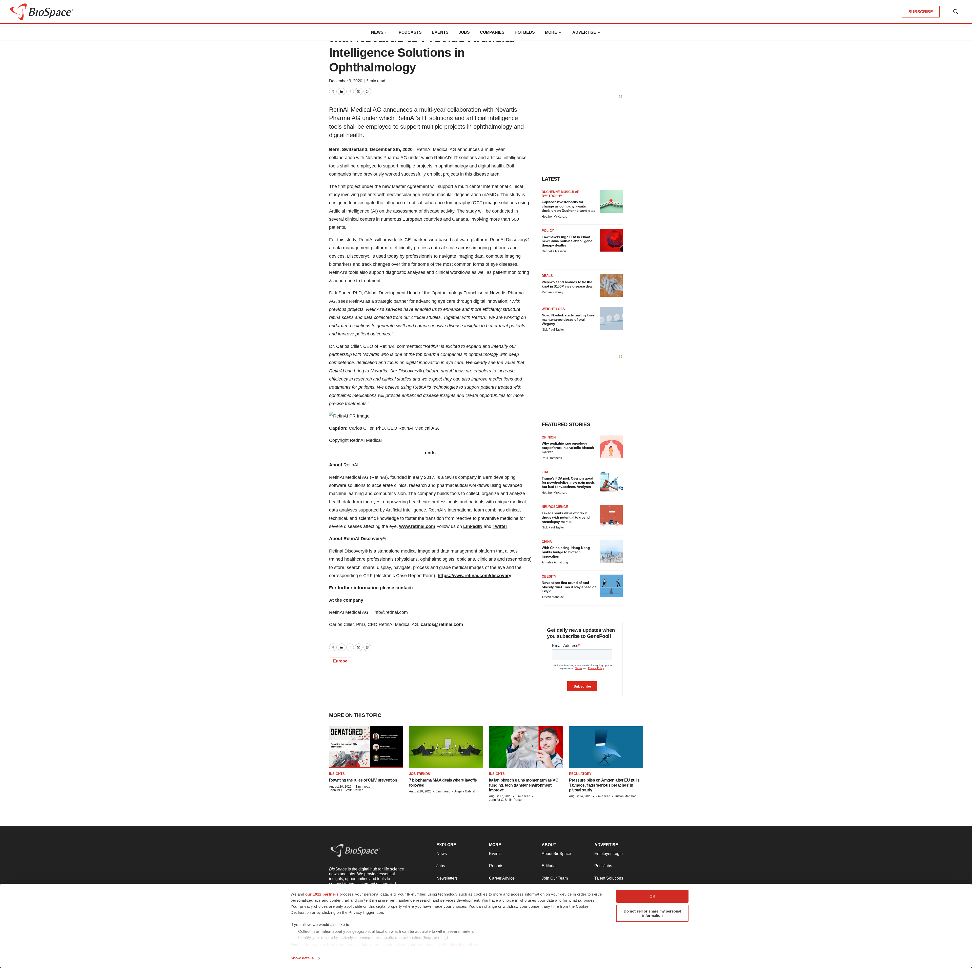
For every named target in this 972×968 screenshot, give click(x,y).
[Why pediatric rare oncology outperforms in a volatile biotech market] (611, 446)
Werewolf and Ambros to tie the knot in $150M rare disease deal (567, 284)
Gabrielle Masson (554, 251)
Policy (548, 231)
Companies (492, 32)
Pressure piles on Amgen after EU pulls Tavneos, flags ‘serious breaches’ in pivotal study (604, 785)
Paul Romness (552, 458)
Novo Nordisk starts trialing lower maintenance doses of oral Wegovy (568, 319)
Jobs (464, 32)
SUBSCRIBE (920, 12)
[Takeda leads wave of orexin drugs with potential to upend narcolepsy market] (611, 516)
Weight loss (553, 309)
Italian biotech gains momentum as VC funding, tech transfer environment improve (523, 785)
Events (440, 32)
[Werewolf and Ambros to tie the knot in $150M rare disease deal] (611, 285)
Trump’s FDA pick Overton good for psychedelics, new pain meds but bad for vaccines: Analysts (568, 482)
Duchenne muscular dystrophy (560, 194)
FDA (545, 472)
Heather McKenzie (554, 216)
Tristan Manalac (553, 597)
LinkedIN (472, 526)
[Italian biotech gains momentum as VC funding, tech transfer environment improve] (526, 747)
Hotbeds (525, 32)
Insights (337, 774)
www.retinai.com (417, 526)
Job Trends (419, 774)
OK (652, 896)
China (547, 542)
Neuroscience (555, 507)
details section (463, 944)
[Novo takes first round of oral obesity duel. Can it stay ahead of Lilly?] (611, 586)
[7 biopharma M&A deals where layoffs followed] (446, 747)
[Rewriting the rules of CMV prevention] (366, 747)
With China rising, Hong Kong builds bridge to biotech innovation (566, 552)
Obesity (549, 576)
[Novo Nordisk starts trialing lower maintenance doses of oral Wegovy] (611, 318)
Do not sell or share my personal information (652, 913)
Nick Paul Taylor (553, 329)
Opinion (549, 437)
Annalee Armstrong (555, 562)
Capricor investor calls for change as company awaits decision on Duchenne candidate (568, 206)
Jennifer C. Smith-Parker (346, 790)
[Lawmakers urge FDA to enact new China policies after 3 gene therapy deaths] (611, 240)
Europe (340, 661)
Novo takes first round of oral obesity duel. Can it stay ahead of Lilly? (569, 587)
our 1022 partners (322, 894)
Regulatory (580, 774)
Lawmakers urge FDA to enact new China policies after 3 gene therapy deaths (567, 241)
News (377, 32)
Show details (302, 958)
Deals (547, 276)
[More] (386, 32)
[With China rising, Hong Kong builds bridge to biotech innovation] (611, 551)
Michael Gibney (552, 292)
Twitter (500, 526)
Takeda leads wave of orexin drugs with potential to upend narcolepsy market (566, 517)
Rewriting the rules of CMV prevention (363, 780)
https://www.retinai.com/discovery (474, 575)
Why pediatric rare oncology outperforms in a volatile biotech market (568, 447)
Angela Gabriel (464, 791)
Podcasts (410, 32)
